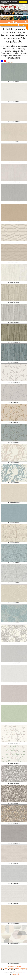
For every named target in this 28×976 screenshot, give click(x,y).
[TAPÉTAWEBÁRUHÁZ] (7, 11)
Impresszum (11, 966)
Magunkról (5, 968)
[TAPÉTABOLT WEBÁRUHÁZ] (21, 17)
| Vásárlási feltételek (23, 968)
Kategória (8, 25)
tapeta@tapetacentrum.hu (19, 973)
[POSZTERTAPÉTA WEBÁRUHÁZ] (21, 11)
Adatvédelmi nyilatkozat (14, 968)
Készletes (15, 25)
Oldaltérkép (18, 966)
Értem (23, 2)
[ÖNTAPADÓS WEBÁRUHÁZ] (7, 17)
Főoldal (2, 25)
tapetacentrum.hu (15, 974)
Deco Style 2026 (23, 25)
